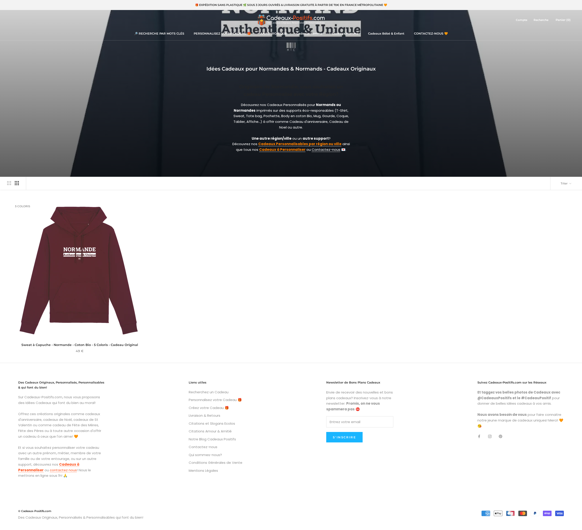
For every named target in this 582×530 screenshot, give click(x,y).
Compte (521, 20)
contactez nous (63, 470)
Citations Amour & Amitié (210, 431)
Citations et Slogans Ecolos (212, 423)
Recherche (541, 20)
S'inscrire (344, 437)
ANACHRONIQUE (273, 33)
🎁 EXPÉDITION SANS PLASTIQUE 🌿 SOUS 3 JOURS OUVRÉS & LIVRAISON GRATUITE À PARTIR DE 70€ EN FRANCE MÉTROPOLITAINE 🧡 (291, 5)
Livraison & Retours (204, 415)
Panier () (563, 20)
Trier (564, 183)
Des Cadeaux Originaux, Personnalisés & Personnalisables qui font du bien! (80, 517)
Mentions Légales (203, 470)
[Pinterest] (500, 436)
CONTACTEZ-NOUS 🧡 (431, 33)
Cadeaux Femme (309, 33)
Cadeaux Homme (345, 33)
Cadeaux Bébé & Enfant (386, 33)
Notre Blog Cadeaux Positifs (212, 439)
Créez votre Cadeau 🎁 (209, 407)
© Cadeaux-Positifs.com (34, 511)
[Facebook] (479, 436)
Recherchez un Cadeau (208, 392)
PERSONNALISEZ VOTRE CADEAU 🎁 (222, 33)
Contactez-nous (326, 149)
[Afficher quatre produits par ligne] (17, 183)
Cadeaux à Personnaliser (282, 149)
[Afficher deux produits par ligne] (9, 183)
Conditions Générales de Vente (215, 462)
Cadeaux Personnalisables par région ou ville (299, 143)
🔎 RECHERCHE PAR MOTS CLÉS (159, 33)
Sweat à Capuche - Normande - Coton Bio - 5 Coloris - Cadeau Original (79, 345)
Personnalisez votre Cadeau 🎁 (215, 399)
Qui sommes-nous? (205, 454)
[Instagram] (490, 436)
